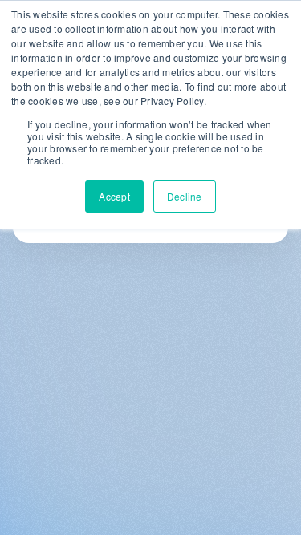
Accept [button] (114, 196)
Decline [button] (184, 196)
